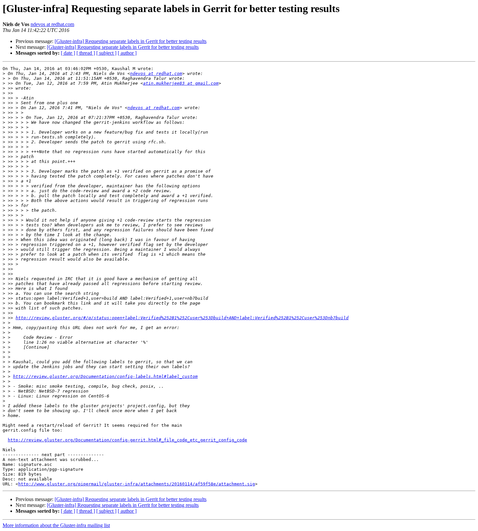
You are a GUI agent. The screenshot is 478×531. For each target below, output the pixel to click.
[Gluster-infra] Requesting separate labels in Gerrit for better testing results (130, 41)
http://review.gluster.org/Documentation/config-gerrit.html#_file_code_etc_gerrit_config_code (127, 440)
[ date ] (68, 53)
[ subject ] (106, 53)
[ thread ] (85, 53)
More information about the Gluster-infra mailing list (56, 525)
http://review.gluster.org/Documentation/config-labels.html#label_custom (105, 376)
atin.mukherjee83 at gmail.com (181, 83)
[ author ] (127, 53)
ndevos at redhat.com (52, 24)
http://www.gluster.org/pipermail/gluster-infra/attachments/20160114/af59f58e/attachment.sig (136, 483)
